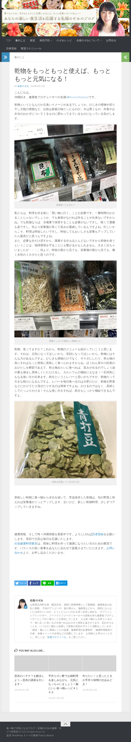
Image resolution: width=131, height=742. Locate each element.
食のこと (20, 40)
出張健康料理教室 (25, 543)
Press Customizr (46, 735)
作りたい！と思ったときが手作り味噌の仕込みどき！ (97, 680)
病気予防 (45, 40)
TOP (8, 40)
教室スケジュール (31, 48)
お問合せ (111, 40)
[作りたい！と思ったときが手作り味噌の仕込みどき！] (99, 663)
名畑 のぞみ (23, 86)
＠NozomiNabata (77, 97)
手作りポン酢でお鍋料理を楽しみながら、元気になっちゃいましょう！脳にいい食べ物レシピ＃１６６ (63, 684)
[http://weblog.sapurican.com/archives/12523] (61, 584)
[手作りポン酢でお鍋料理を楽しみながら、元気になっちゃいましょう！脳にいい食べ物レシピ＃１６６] (65, 663)
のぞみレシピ (64, 40)
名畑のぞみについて (87, 40)
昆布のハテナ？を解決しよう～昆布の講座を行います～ (29, 680)
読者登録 (11, 48)
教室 (32, 40)
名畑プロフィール (56, 637)
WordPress (17, 735)
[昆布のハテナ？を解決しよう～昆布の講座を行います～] (31, 663)
